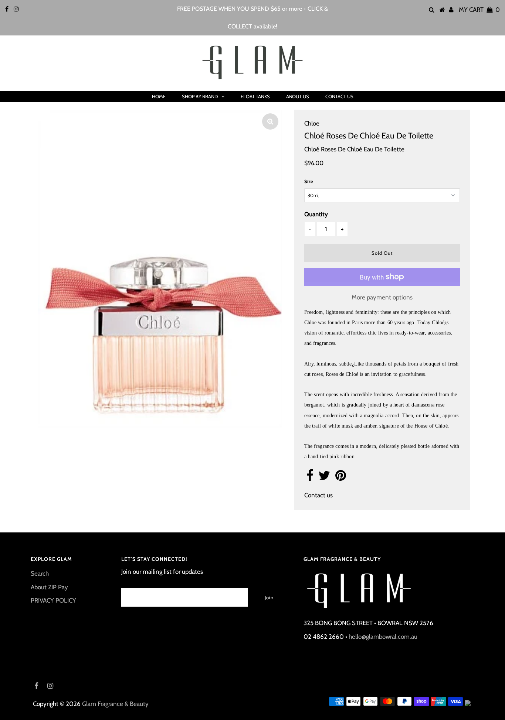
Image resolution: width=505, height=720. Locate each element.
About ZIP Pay (49, 587)
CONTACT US (339, 96)
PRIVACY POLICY (53, 600)
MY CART (479, 9)
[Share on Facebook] (309, 477)
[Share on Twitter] (324, 477)
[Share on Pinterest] (340, 477)
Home (159, 96)
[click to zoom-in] (270, 121)
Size (308, 181)
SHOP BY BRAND (200, 96)
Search (40, 573)
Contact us (318, 495)
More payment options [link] (382, 297)
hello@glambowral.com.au (383, 636)
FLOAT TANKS (255, 96)
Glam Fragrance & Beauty (115, 703)
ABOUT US (297, 96)
